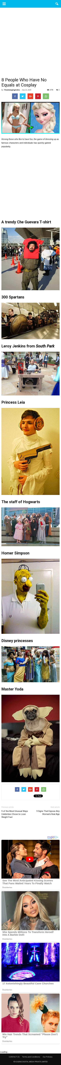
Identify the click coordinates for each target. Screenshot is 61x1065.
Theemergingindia (12, 90)
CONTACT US (14, 1057)
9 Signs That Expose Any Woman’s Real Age (48, 812)
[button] (57, 4)
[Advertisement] (30, 45)
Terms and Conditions (31, 1057)
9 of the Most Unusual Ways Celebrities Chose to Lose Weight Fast (14, 814)
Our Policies (47, 1057)
